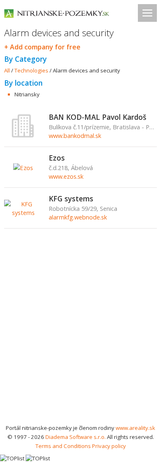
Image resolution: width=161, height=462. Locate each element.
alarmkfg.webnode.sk (78, 217)
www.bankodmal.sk (75, 135)
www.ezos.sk (66, 176)
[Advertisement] (80, 339)
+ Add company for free (42, 46)
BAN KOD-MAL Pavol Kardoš (97, 116)
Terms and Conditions (63, 446)
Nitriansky (27, 94)
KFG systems (71, 198)
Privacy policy (109, 446)
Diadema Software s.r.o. (75, 437)
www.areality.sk (135, 428)
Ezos (57, 157)
